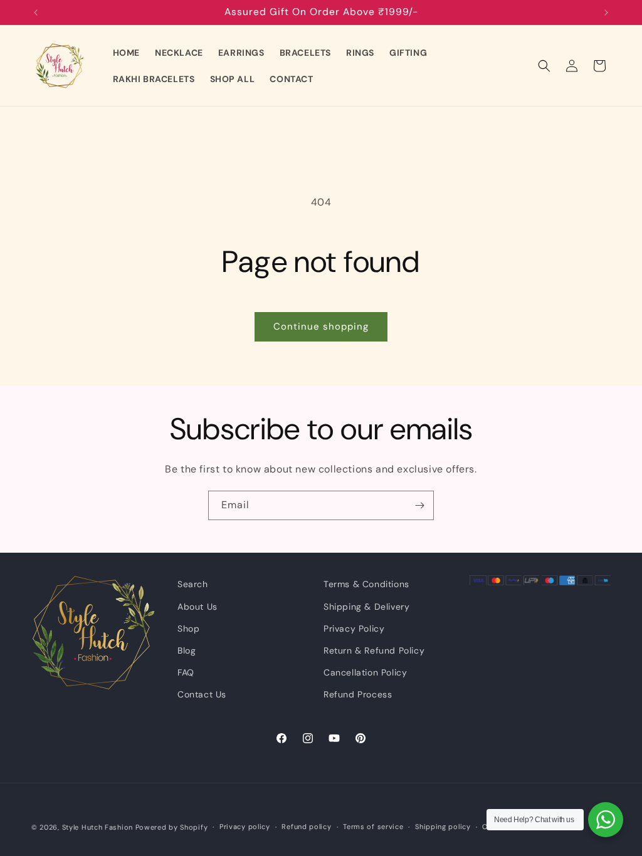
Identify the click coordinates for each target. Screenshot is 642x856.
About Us (197, 606)
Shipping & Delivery (366, 606)
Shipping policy (443, 826)
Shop (188, 628)
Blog (186, 650)
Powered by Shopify (171, 827)
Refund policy (306, 826)
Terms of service (373, 826)
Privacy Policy (354, 628)
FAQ (185, 672)
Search (192, 584)
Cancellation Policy (365, 672)
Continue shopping (321, 326)
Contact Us (201, 694)
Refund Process (358, 694)
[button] (544, 66)
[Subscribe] (419, 505)
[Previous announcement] (36, 12)
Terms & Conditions (366, 584)
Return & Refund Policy (374, 650)
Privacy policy (244, 826)
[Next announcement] (606, 12)
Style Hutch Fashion (97, 827)
